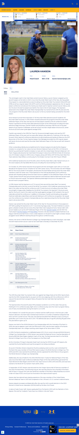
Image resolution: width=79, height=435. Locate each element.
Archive (45, 9)
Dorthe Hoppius (22, 212)
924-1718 (45, 79)
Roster (15, 9)
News (40, 9)
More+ (52, 9)
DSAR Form (45, 426)
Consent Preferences (20, 426)
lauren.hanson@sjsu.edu (61, 79)
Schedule (28, 9)
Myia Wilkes (34, 212)
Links (25, 20)
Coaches (21, 9)
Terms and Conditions (34, 426)
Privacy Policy (9, 426)
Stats (35, 9)
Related (15, 92)
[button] (13, 16)
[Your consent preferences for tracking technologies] (2, 432)
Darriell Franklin (52, 210)
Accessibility (39, 430)
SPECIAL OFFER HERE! (68, 431)
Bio (5, 92)
